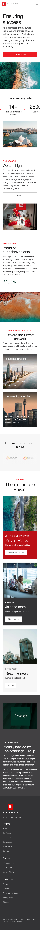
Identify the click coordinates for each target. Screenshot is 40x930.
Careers (6, 851)
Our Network (7, 867)
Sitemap (6, 902)
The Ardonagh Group (15, 817)
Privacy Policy (8, 897)
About (5, 828)
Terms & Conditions (10, 893)
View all (11, 685)
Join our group (8, 863)
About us (20, 195)
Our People (7, 833)
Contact (6, 884)
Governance (7, 842)
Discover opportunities (16, 552)
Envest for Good (9, 846)
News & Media (8, 872)
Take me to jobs (13, 619)
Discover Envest (20, 54)
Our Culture (7, 837)
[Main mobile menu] (37, 3)
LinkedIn (6, 888)
